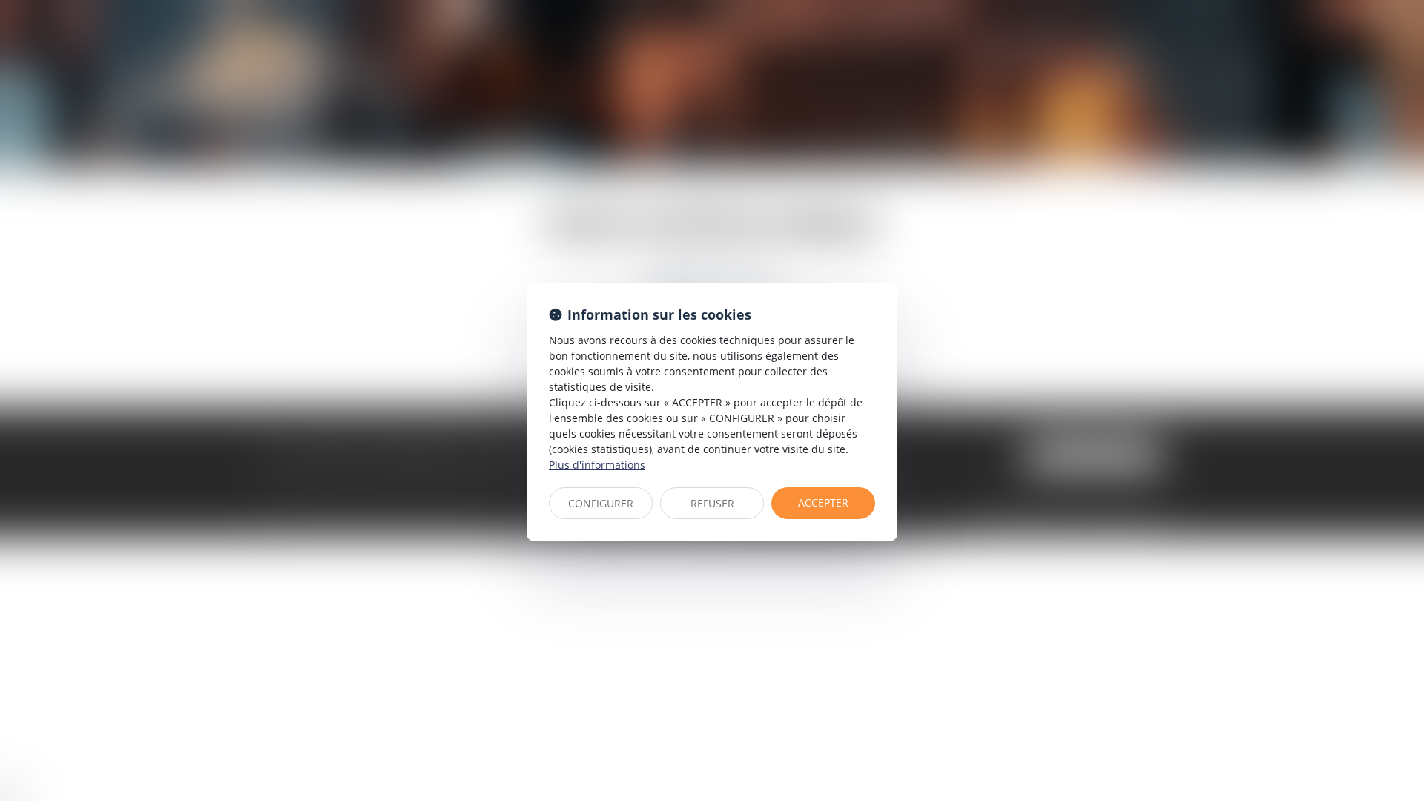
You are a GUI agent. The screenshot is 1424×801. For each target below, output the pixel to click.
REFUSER (712, 503)
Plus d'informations (597, 465)
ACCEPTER (823, 502)
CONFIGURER (600, 503)
